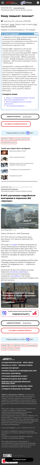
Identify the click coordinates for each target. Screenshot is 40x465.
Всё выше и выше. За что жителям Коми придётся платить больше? (21, 164)
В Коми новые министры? (17, 157)
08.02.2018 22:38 (6, 8)
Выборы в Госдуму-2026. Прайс (14, 379)
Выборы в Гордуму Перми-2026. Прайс (17, 386)
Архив (12, 24)
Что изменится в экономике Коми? (19, 169)
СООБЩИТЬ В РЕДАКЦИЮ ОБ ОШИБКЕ (16, 389)
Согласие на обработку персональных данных (18, 431)
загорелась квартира (18, 272)
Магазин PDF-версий (10, 368)
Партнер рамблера (18, 455)
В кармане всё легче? (15, 176)
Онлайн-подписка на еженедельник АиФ (19, 371)
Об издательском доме (11, 362)
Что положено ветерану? (15, 106)
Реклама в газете (25, 365)
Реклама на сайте (9, 365)
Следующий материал (19, 459)
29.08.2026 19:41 (6, 187)
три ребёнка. (15, 276)
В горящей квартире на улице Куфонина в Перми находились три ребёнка (19, 295)
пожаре (14, 245)
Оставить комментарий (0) (16, 124)
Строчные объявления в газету (14, 376)
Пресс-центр (28, 362)
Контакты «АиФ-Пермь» (11, 373)
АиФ (14, 230)
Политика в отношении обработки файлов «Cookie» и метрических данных (17, 437)
